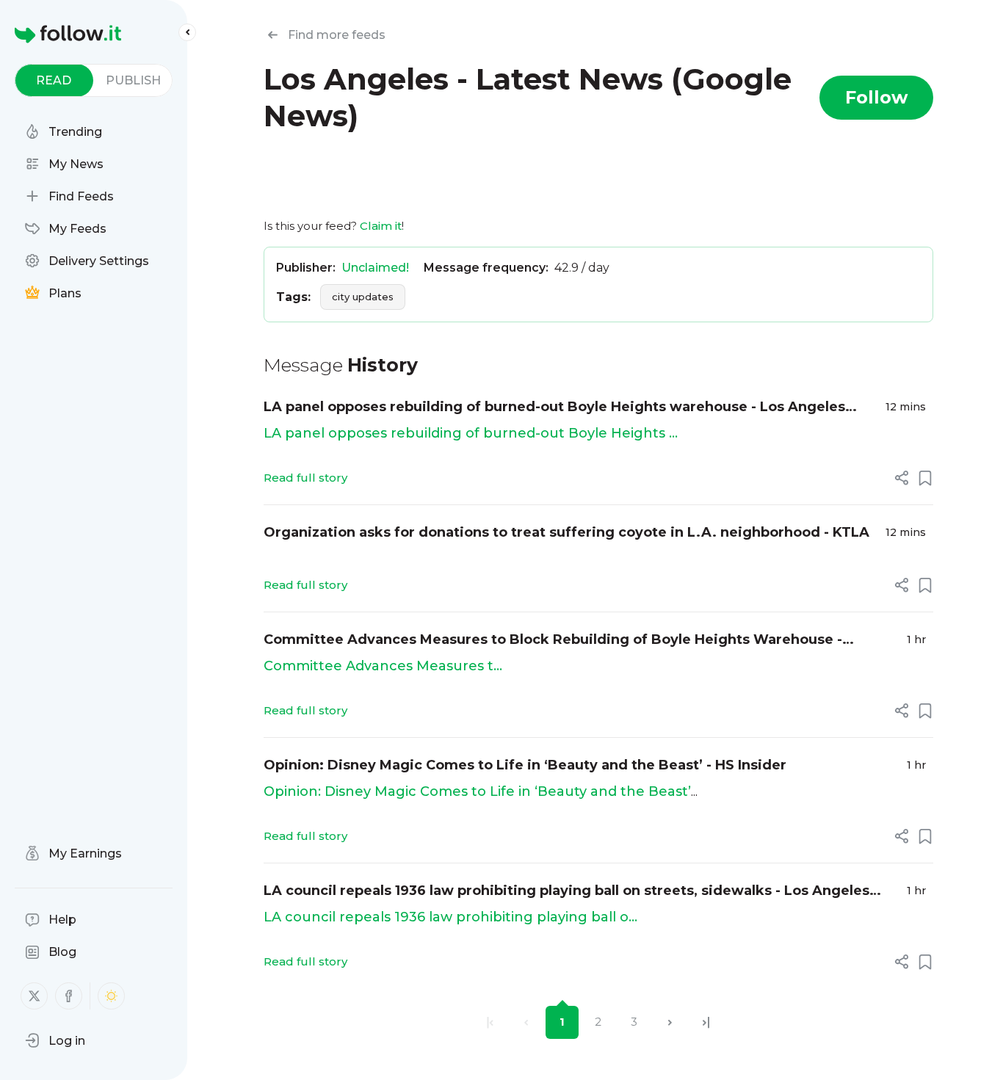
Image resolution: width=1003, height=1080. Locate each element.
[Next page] (670, 1022)
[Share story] (902, 478)
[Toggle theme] (111, 996)
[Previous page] (526, 1022)
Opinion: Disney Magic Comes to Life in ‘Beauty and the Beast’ (477, 791)
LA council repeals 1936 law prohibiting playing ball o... (450, 917)
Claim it (381, 226)
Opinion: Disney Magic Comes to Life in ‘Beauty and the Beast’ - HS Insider (525, 765)
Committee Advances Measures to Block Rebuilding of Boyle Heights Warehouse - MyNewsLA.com (553, 640)
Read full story (305, 478)
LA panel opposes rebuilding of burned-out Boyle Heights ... (471, 433)
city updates (363, 296)
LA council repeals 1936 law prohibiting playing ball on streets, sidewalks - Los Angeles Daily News (566, 892)
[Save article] (925, 478)
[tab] (54, 80)
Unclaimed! (375, 268)
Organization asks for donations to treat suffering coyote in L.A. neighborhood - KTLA (566, 532)
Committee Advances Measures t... (383, 666)
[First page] (490, 1022)
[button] (55, 1040)
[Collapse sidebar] (187, 32)
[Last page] (706, 1022)
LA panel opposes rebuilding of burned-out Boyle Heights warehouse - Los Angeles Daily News (554, 408)
